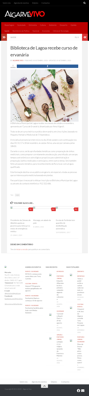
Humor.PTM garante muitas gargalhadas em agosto (33, 288)
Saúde (7, 31)
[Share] (47, 66)
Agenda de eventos (21, 3)
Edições (35, 3)
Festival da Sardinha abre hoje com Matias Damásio (34, 310)
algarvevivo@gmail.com (13, 293)
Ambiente (53, 25)
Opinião (73, 25)
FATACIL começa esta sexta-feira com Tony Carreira (33, 276)
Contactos (45, 3)
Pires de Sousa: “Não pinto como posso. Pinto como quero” (80, 353)
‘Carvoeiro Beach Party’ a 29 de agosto (60, 318)
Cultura (43, 25)
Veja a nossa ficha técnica (13, 304)
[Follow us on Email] (82, 390)
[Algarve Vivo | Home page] (25, 13)
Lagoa (17, 195)
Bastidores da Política (21, 31)
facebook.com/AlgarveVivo (14, 299)
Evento (27, 271)
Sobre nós (7, 3)
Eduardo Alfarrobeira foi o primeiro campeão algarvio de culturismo (60, 290)
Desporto (63, 25)
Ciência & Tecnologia (61, 31)
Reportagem (9, 25)
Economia (46, 31)
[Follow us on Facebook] (78, 390)
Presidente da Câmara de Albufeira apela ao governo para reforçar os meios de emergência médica (20, 225)
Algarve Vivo (18, 60)
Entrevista (33, 25)
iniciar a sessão (22, 249)
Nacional (36, 31)
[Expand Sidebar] (4, 37)
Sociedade (21, 25)
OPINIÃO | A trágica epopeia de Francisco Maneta (60, 349)
